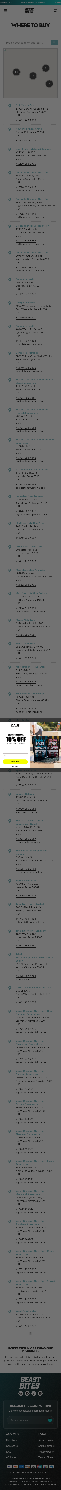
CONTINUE (15, 762)
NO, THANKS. (15, 766)
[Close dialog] (59, 724)
